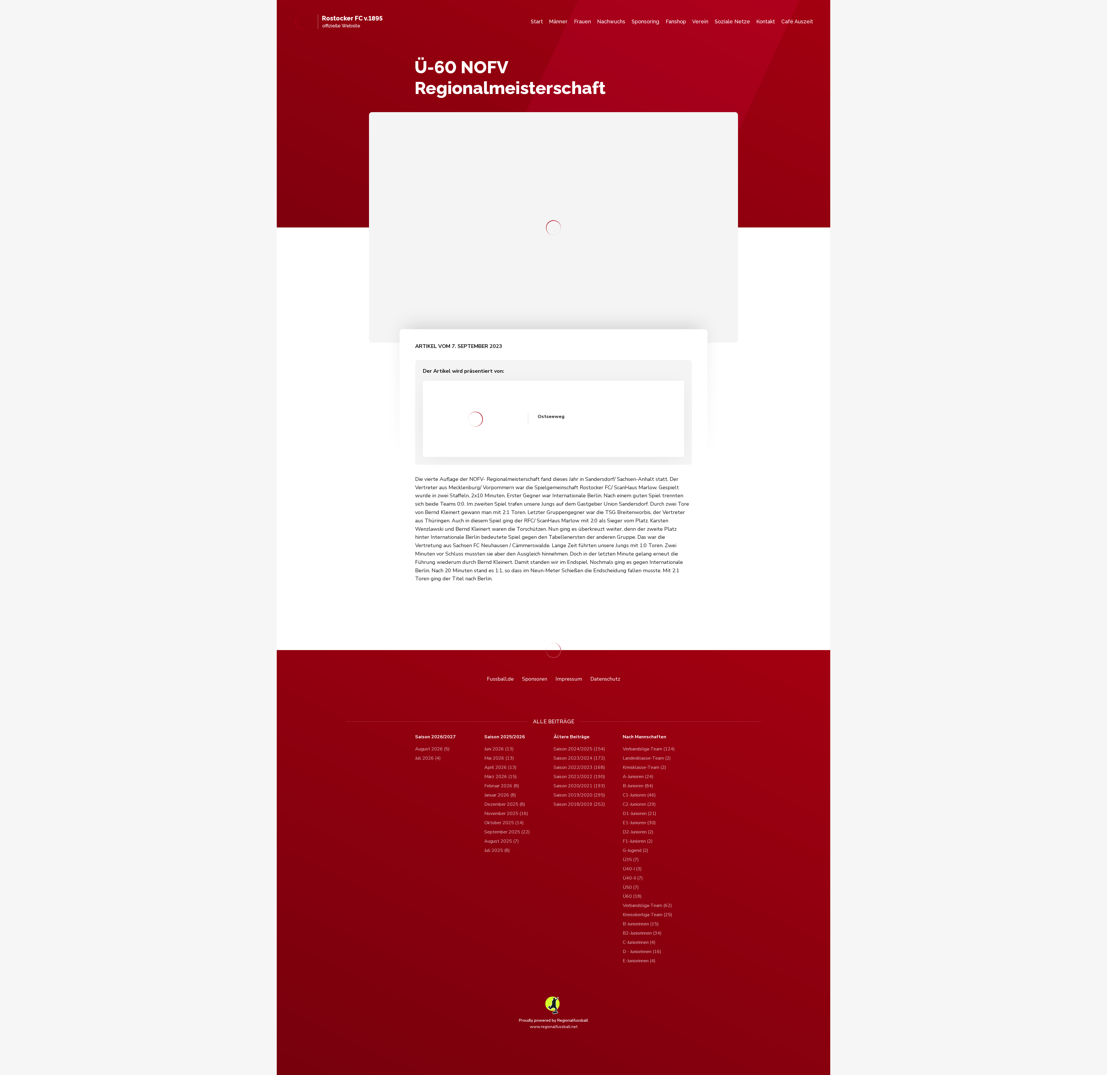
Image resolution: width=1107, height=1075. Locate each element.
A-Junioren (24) (638, 776)
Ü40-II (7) (633, 878)
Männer (558, 21)
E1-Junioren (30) (639, 823)
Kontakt (765, 21)
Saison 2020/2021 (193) (579, 786)
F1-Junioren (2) (638, 841)
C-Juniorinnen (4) (639, 942)
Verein (700, 21)
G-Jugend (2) (635, 850)
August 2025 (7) (501, 841)
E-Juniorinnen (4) (639, 961)
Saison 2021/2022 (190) (579, 776)
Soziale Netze (732, 21)
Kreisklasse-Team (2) (644, 767)
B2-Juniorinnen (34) (642, 933)
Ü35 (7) (631, 859)
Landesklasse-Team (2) (647, 758)
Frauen (582, 21)
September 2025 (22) (507, 832)
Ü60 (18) (632, 896)
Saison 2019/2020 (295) (579, 795)
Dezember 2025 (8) (504, 804)
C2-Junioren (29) (639, 804)
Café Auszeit (797, 21)
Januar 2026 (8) (500, 795)
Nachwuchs (611, 21)
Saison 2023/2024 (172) (579, 758)
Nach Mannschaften (644, 737)
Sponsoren (534, 678)
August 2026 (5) (432, 749)
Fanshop (676, 21)
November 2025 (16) (506, 813)
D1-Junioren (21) (639, 813)
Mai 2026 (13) (499, 758)
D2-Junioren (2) (638, 832)
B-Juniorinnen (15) (641, 924)
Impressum (569, 678)
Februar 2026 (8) (501, 786)
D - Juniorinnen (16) (642, 951)
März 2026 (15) (500, 776)
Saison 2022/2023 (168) (579, 767)
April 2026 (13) (500, 767)
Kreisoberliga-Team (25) (647, 915)
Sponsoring (645, 21)
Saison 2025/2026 (504, 737)
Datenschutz (605, 678)
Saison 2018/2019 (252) (579, 804)
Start (537, 21)
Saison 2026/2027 (435, 737)
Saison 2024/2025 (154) (579, 749)
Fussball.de (500, 678)
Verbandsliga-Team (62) (647, 905)
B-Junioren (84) (638, 786)
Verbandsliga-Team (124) (649, 749)
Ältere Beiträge (572, 737)
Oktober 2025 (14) (504, 823)
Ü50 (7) (631, 887)
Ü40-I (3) (632, 869)
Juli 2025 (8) (497, 850)
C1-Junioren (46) (639, 795)
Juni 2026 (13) (499, 749)
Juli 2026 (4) (428, 758)
